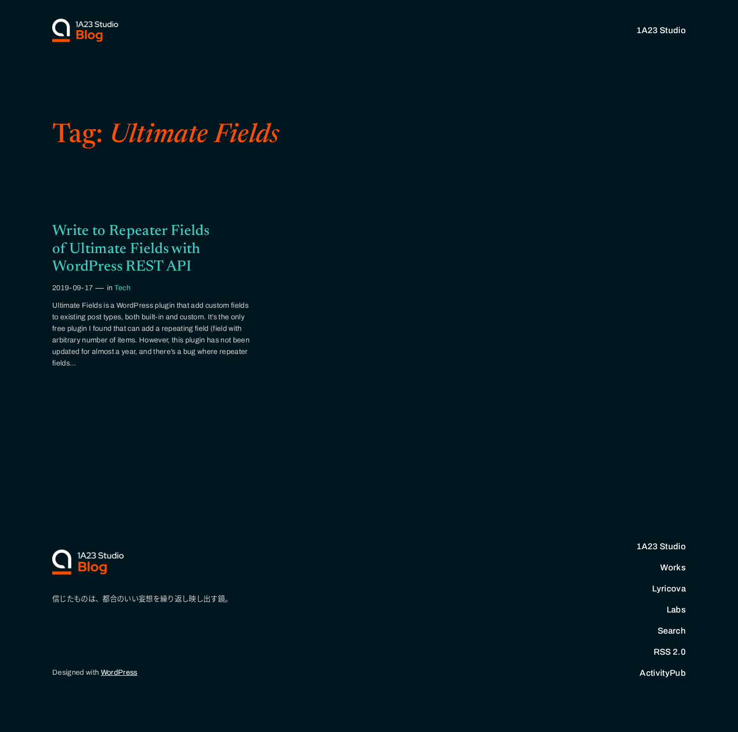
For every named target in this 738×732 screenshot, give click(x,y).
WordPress (119, 672)
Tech (122, 288)
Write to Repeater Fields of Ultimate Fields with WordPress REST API (130, 249)
